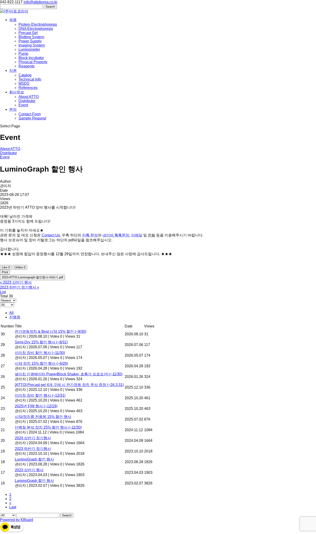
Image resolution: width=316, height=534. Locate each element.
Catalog (25, 75)
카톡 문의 (90, 235)
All (11, 313)
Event (23, 105)
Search (66, 515)
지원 (13, 70)
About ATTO (29, 97)
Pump (23, 54)
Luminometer (29, 49)
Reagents (26, 66)
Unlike (20, 267)
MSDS (24, 83)
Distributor (27, 101)
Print (5, 272)
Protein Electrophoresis (38, 24)
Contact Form (30, 114)
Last (12, 507)
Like (6, 267)
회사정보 (16, 92)
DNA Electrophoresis (36, 29)
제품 (13, 20)
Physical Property (33, 62)
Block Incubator (31, 58)
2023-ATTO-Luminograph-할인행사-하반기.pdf (32, 277)
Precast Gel (28, 33)
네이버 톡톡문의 (115, 235)
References (28, 88)
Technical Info (30, 79)
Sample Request (32, 118)
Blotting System (31, 37)
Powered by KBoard (16, 520)
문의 (13, 109)
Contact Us (51, 235)
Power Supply (30, 41)
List (3, 292)
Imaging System (32, 45)
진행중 (14, 317)
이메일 (136, 235)
